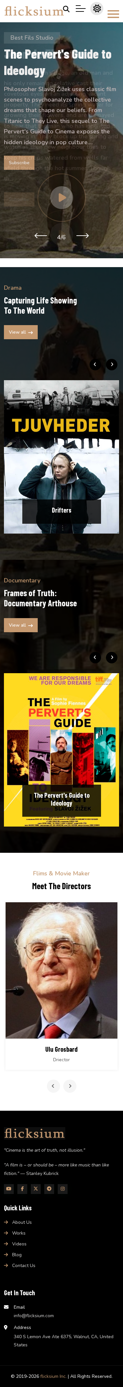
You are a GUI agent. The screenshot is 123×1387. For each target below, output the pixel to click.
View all (17, 332)
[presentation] (40, 235)
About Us (22, 1222)
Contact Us (23, 1265)
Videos (19, 1244)
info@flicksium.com (34, 1316)
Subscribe (19, 163)
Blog (17, 1255)
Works (19, 1233)
